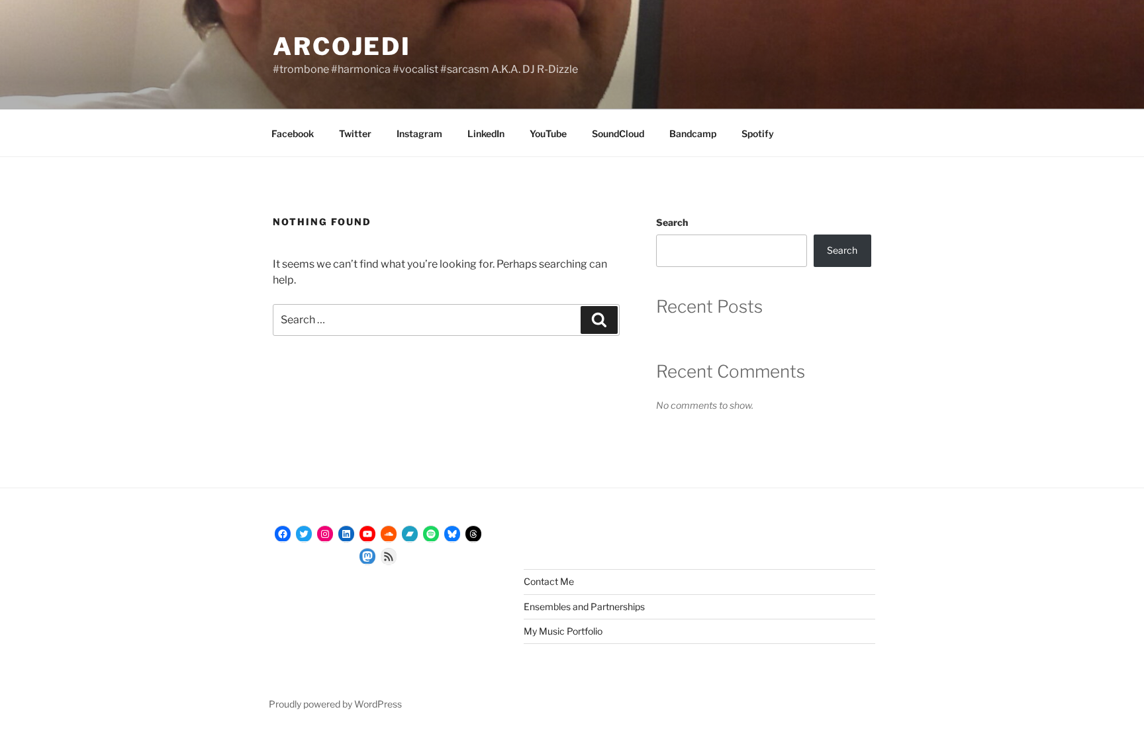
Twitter (355, 133)
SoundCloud (618, 133)
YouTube (548, 133)
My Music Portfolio (563, 631)
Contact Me (549, 581)
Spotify (757, 133)
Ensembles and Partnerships (584, 606)
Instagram (419, 133)
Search (672, 222)
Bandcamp (692, 133)
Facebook (292, 133)
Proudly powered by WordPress (335, 704)
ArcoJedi (342, 46)
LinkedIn (485, 133)
